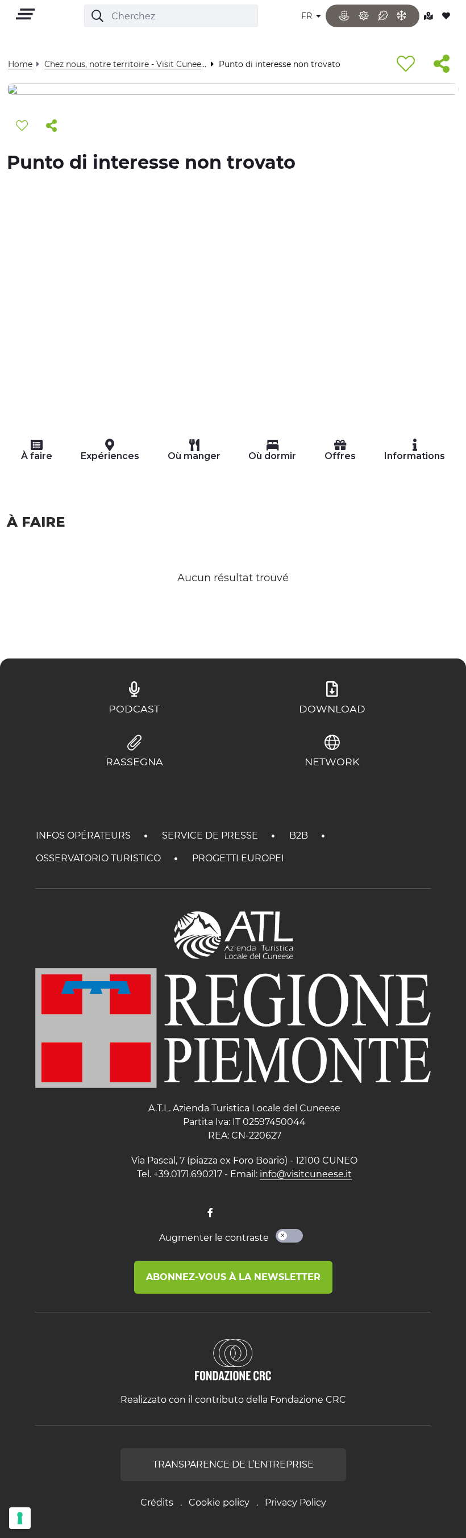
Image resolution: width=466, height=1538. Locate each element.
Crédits (156, 1502)
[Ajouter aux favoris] (406, 64)
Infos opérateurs (84, 835)
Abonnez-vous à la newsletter (233, 1277)
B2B (299, 835)
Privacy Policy (295, 1502)
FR (307, 16)
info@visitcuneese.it (306, 1174)
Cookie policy (219, 1502)
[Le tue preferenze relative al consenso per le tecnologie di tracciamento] (20, 1518)
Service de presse (211, 835)
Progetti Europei (238, 858)
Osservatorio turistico (99, 858)
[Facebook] (210, 1213)
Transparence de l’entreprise (233, 1464)
